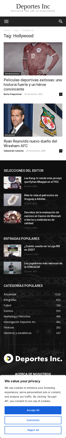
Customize (33, 420)
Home (7, 30)
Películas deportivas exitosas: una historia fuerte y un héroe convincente (33, 84)
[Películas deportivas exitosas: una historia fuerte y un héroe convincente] (33, 58)
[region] (33, 406)
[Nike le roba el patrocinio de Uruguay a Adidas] (12, 200)
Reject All (33, 430)
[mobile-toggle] (6, 21)
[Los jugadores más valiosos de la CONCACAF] (12, 268)
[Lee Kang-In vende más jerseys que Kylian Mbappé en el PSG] (12, 183)
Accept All (33, 410)
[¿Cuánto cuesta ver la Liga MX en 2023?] (12, 251)
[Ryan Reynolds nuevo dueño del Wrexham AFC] (33, 120)
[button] (61, 21)
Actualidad (10, 135)
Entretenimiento (12, 73)
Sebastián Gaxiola (14, 150)
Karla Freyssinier (13, 94)
